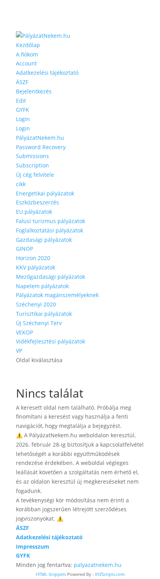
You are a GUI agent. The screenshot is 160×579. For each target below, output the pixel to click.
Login (23, 119)
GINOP (24, 248)
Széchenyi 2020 (36, 304)
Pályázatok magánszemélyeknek (57, 295)
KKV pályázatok (35, 267)
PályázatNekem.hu (40, 137)
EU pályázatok (34, 211)
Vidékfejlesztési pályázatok (50, 341)
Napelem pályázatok (42, 286)
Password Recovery (41, 147)
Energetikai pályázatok (45, 193)
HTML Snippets (51, 574)
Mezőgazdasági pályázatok (50, 276)
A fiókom (27, 54)
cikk (21, 184)
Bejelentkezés (34, 91)
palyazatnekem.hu (98, 564)
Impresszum (32, 546)
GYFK (22, 109)
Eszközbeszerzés (37, 202)
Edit (21, 100)
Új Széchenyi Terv (39, 323)
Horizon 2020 (33, 258)
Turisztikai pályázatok (44, 313)
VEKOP (24, 332)
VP (19, 350)
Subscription (32, 165)
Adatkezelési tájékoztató (47, 72)
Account (26, 63)
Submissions (32, 156)
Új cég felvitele (35, 174)
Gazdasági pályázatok (44, 239)
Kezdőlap (28, 45)
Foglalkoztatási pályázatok (49, 230)
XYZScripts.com (110, 574)
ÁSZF (22, 82)
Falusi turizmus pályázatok (50, 221)
